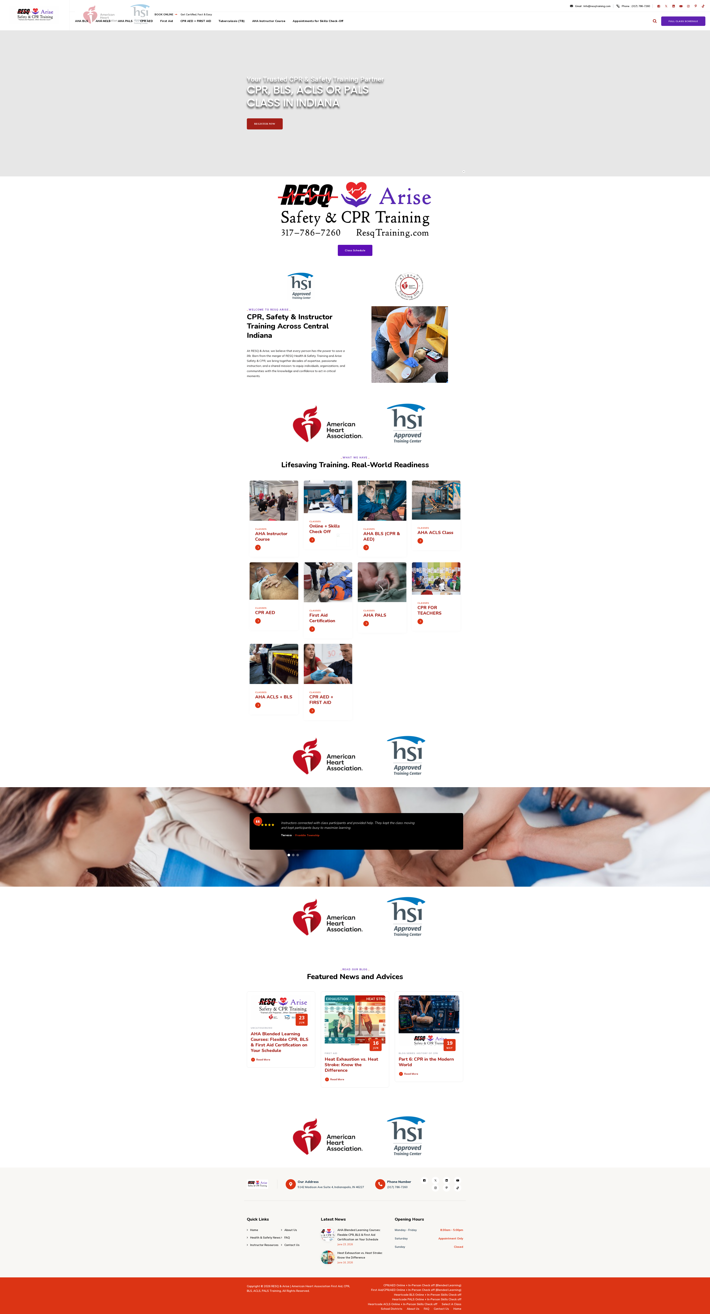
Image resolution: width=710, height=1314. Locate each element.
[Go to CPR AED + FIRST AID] (312, 711)
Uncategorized (261, 1027)
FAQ (287, 1237)
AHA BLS (81, 21)
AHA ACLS (103, 21)
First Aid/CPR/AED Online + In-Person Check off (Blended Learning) (416, 1290)
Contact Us (292, 1245)
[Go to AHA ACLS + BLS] (258, 705)
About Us (290, 1230)
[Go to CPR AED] (258, 621)
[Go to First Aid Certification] (312, 629)
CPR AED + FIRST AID (195, 21)
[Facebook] (659, 6)
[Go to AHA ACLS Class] (420, 541)
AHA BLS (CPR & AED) (381, 536)
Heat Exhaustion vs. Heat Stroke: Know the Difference (351, 1064)
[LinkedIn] (674, 6)
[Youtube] (681, 6)
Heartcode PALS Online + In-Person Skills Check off (426, 1299)
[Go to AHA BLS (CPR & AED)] (366, 547)
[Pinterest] (696, 6)
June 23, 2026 (345, 1244)
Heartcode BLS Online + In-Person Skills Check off (427, 1294)
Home (254, 1230)
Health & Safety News (265, 1237)
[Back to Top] (702, 1308)
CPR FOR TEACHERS (429, 610)
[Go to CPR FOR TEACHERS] (420, 621)
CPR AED (146, 21)
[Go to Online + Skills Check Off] (312, 540)
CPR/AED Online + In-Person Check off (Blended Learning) (422, 1285)
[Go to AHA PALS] (366, 623)
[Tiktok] (703, 6)
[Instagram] (689, 6)
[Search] (654, 20)
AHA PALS (125, 21)
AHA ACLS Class (435, 533)
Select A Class (451, 1304)
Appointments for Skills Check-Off (318, 21)
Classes (261, 529)
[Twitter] (666, 6)
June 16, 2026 (345, 1262)
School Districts (391, 1308)
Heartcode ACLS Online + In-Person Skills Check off (402, 1304)
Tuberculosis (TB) (232, 21)
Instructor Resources (264, 1245)
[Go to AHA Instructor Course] (258, 547)
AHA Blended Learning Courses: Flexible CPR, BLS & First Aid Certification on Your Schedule (279, 1042)
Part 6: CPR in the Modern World (426, 1062)
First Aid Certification (322, 618)
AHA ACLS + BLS (273, 697)
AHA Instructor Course (268, 21)
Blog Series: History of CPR (418, 1053)
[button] (289, 855)
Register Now (264, 123)
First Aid (166, 21)
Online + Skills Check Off (324, 529)
